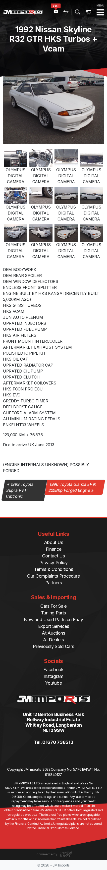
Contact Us (53, 555)
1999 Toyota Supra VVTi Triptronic (19, 490)
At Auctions (53, 633)
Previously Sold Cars (53, 646)
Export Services (53, 626)
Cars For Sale (53, 606)
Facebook (53, 669)
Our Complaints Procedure (53, 576)
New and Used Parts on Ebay (53, 619)
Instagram (53, 676)
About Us (53, 542)
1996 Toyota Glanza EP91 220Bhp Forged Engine (72, 487)
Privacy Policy (53, 562)
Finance (53, 549)
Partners (53, 582)
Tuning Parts (53, 612)
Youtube (53, 683)
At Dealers (53, 639)
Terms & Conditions (53, 569)
